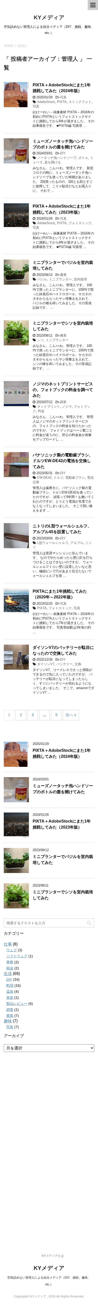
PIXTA (62, 102)
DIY (63, 153)
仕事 (8, 944)
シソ (40, 340)
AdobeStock (46, 102)
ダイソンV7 (45, 664)
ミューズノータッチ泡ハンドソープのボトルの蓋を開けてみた (63, 144)
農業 (63, 275)
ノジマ (67, 406)
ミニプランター (60, 279)
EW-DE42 (44, 477)
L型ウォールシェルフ (52, 543)
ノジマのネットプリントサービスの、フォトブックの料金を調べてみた (63, 390)
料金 (41, 411)
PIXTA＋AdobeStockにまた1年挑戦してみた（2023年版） (62, 824)
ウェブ (11, 950)
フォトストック (80, 223)
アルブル (76, 543)
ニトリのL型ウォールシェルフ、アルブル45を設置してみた (62, 529)
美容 (9, 998)
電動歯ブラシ (75, 477)
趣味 (8, 1021)
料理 (9, 985)
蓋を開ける (52, 162)
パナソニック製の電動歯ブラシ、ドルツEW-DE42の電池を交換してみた (63, 461)
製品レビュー (16, 1004)
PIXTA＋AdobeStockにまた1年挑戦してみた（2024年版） (62, 88)
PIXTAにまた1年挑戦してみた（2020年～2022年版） (60, 594)
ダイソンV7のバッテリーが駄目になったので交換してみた (63, 650)
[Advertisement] (46, 1143)
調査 (63, 402)
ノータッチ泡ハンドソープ (56, 158)
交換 (78, 664)
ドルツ (58, 477)
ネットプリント (48, 406)
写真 (63, 97)
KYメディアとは (53, 1256)
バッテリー (64, 664)
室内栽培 (80, 279)
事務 (9, 962)
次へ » (71, 715)
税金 (9, 968)
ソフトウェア (16, 956)
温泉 (9, 991)
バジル (42, 279)
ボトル (83, 158)
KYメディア (49, 17)
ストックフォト (80, 102)
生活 (8, 973)
